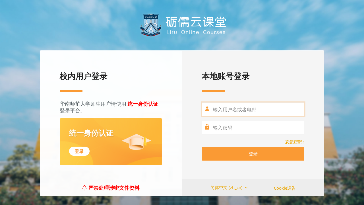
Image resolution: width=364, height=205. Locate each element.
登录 (253, 154)
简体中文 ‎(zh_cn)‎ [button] (227, 187)
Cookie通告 (285, 188)
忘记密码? (294, 142)
